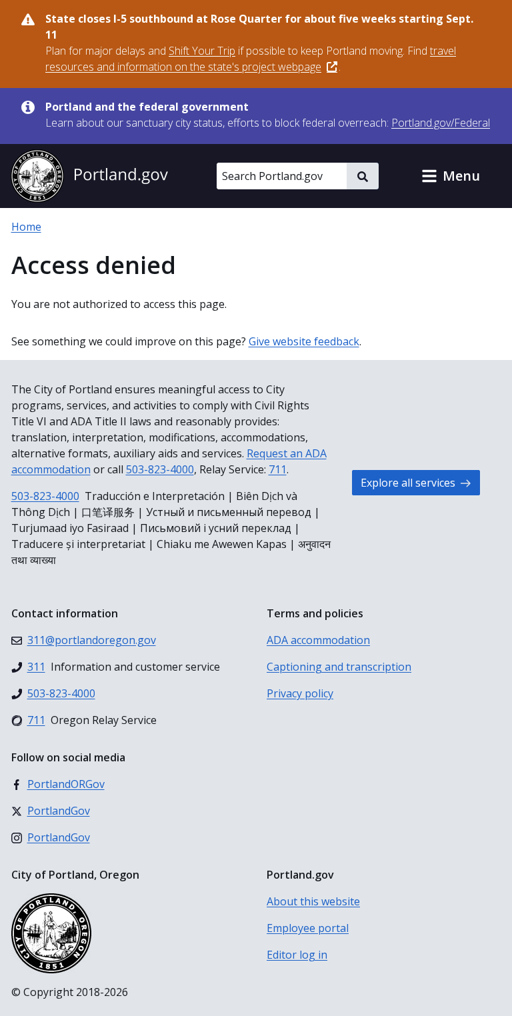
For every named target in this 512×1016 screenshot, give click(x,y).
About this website (313, 901)
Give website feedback (304, 341)
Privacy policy (300, 693)
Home (26, 226)
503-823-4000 (160, 469)
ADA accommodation (318, 640)
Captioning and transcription (339, 666)
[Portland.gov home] (89, 176)
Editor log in (297, 954)
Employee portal (308, 928)
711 (278, 469)
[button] (450, 176)
